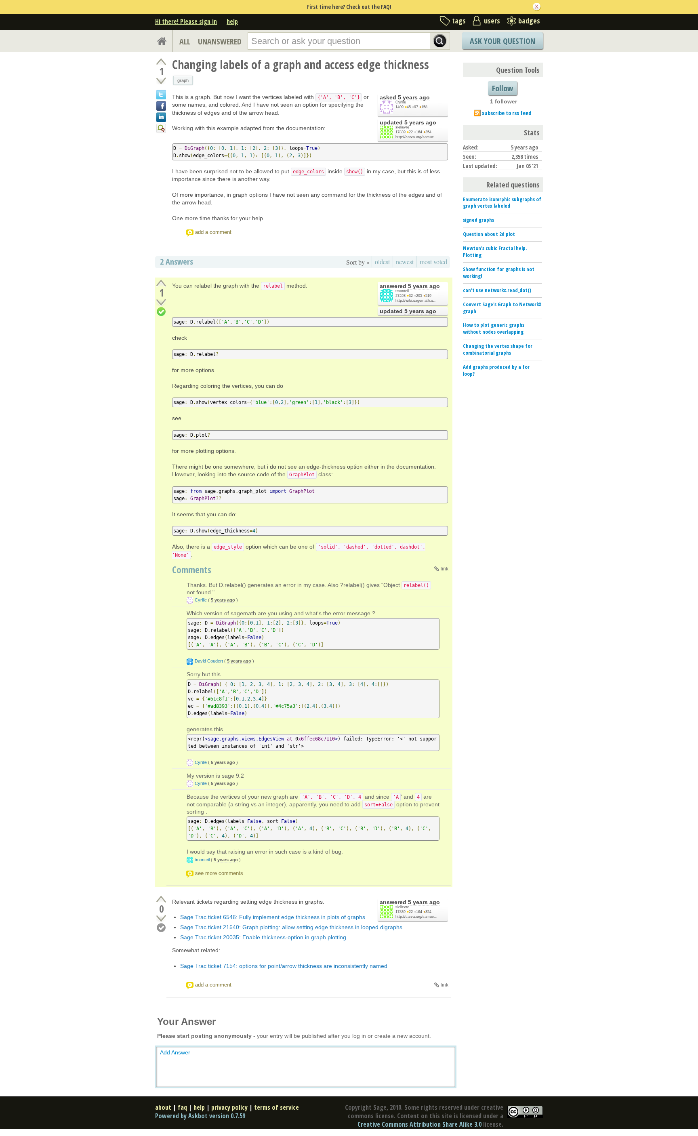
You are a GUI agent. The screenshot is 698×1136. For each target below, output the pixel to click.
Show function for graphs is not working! (498, 272)
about (163, 1107)
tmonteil (402, 291)
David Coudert (209, 660)
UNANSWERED (220, 41)
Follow (502, 88)
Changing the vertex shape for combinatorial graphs (497, 349)
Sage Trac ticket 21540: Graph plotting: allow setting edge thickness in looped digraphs (291, 927)
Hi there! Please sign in (186, 21)
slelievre (402, 127)
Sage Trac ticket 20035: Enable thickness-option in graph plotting (263, 937)
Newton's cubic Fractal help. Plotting (495, 251)
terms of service (276, 1107)
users (492, 20)
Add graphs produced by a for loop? (496, 370)
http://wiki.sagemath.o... (416, 301)
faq (182, 1107)
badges (529, 20)
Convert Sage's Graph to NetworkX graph (502, 308)
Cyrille (400, 102)
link (444, 569)
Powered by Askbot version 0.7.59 (200, 1115)
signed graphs (478, 219)
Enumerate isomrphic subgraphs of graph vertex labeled (502, 203)
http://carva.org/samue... (416, 137)
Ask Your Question (502, 41)
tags (459, 20)
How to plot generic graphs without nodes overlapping (493, 328)
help (232, 21)
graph (183, 80)
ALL (184, 41)
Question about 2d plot (489, 234)
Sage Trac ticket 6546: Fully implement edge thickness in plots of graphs (272, 917)
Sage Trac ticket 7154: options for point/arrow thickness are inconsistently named (283, 966)
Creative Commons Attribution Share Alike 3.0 (419, 1124)
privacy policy (229, 1107)
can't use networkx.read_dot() (497, 290)
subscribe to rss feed (507, 113)
